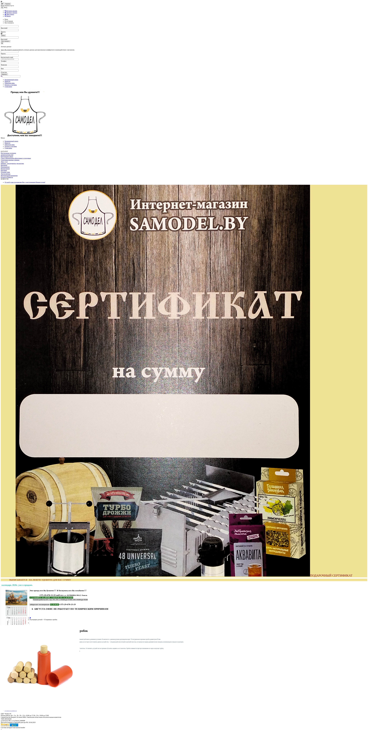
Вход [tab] (6, 19)
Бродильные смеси (7, 156)
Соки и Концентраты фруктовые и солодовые (16, 158)
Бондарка (4, 170)
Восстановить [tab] (9, 23)
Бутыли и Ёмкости (7, 177)
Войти (3, 35)
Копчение (4, 165)
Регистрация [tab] (9, 21)
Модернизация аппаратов (9, 175)
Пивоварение (5, 167)
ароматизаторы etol (7, 155)
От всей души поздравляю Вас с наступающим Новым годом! (25, 182)
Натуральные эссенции (8, 153)
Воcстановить (6, 41)
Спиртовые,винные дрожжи (10, 160)
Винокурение (5, 168)
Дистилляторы (5, 174)
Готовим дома (5, 172)
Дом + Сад (4, 162)
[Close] (2, 43)
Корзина (7, 4)
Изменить (4, 74)
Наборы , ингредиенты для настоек (12, 163)
